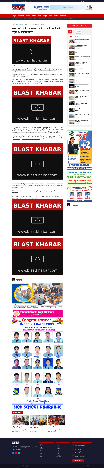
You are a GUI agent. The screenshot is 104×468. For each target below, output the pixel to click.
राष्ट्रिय (39, 16)
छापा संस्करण (15, 19)
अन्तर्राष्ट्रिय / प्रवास (42, 19)
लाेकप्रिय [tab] (79, 31)
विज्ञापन (90, 1)
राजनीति (34, 16)
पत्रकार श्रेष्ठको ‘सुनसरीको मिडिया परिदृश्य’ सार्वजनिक (37, 427)
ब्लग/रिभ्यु (65, 19)
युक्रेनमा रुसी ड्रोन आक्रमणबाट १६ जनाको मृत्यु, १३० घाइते (81, 63)
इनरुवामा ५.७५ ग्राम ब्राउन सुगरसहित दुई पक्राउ (82, 57)
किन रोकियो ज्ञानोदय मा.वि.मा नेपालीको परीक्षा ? (82, 80)
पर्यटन (41, 456)
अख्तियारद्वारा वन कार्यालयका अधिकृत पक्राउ (82, 74)
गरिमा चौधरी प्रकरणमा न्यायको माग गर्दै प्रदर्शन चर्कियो (82, 109)
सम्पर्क (91, 466)
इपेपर (87, 1)
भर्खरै (71, 36)
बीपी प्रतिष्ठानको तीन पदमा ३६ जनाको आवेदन (82, 115)
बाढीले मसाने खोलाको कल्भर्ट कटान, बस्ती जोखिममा (81, 97)
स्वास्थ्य (50, 16)
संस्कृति (55, 19)
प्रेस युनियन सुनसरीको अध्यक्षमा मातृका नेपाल (56, 427)
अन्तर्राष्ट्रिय (58, 448)
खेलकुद (45, 16)
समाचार (28, 16)
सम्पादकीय (30, 19)
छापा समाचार (63, 16)
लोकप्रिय (76, 36)
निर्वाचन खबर (21, 16)
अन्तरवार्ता (50, 19)
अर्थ (20, 19)
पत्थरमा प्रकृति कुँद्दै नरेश (79, 68)
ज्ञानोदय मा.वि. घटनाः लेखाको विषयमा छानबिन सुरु (82, 121)
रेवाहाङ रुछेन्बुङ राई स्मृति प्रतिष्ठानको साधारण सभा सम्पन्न (20, 427)
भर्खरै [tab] (70, 31)
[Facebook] (80, 1)
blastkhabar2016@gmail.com (80, 456)
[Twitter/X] (84, 1)
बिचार (25, 19)
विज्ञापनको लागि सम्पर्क (78, 461)
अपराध (56, 16)
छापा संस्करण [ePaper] (79, 25)
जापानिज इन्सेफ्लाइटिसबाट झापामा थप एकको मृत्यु (82, 85)
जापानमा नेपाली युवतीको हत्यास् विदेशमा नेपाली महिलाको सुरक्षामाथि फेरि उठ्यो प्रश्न (81, 103)
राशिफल (71, 19)
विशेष (35, 19)
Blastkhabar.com (18, 466)
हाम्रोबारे (87, 466)
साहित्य (60, 19)
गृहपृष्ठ (14, 16)
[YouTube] (82, 1)
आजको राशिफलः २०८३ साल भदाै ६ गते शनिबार (82, 91)
